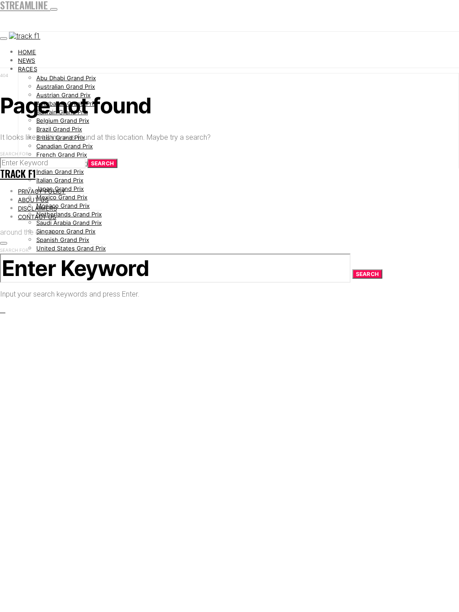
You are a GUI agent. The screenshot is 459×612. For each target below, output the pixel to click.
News (26, 60)
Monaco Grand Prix (63, 205)
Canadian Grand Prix (64, 146)
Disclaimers (37, 208)
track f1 (17, 173)
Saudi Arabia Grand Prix (69, 222)
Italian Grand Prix (59, 180)
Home (27, 52)
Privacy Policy (41, 191)
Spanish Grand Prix (62, 239)
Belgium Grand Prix (62, 120)
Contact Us (37, 216)
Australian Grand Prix (65, 86)
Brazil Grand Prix (59, 129)
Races (27, 69)
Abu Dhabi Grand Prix (66, 78)
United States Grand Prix (71, 248)
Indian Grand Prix (60, 171)
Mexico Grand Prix (61, 197)
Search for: (15, 153)
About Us (33, 199)
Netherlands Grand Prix (69, 214)
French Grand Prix (61, 154)
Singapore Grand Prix (65, 231)
